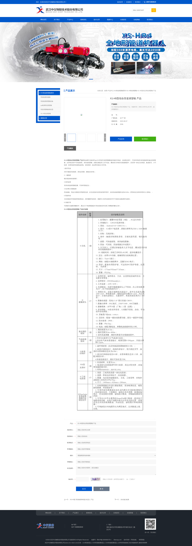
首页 (105, 90)
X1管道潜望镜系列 (47, 93)
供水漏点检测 (125, 499)
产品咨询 (121, 139)
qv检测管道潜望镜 (46, 105)
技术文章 (97, 19)
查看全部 (44, 118)
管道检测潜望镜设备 (47, 101)
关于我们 (57, 19)
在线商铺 (137, 19)
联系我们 (138, 2)
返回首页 (120, 2)
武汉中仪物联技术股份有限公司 (55, 2)
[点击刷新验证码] (96, 479)
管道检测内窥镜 (45, 97)
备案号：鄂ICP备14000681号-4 (101, 540)
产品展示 (76, 513)
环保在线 (133, 540)
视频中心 (110, 19)
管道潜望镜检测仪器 (47, 109)
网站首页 (43, 19)
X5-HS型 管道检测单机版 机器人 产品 (82, 499)
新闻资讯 (83, 19)
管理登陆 (141, 540)
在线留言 (129, 2)
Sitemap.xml (117, 540)
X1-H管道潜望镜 (46, 113)
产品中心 (70, 19)
